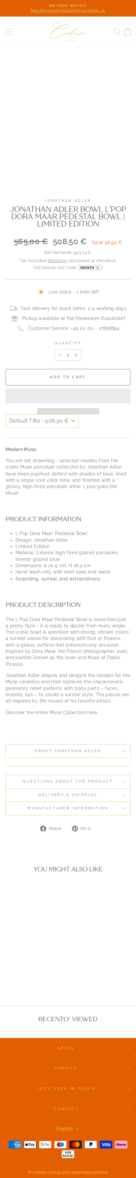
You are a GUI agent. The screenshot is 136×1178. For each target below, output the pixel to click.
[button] (68, 396)
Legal (66, 1048)
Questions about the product (68, 781)
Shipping (57, 260)
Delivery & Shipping (68, 795)
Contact (66, 1109)
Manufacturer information (68, 808)
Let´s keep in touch (66, 1089)
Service (66, 1068)
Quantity (68, 343)
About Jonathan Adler (68, 751)
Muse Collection (68, 712)
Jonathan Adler (68, 201)
